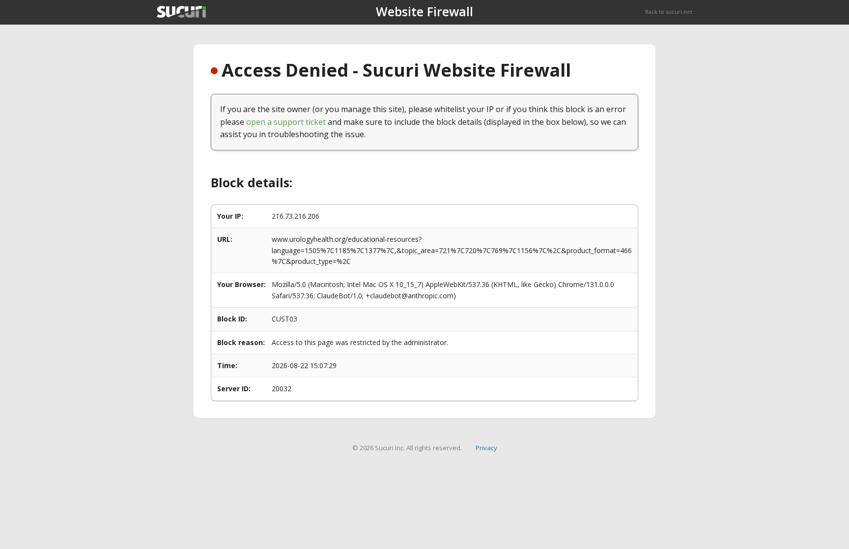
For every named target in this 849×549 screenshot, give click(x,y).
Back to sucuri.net (668, 11)
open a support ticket (286, 121)
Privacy (486, 447)
